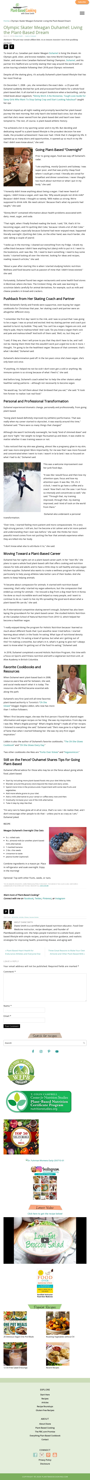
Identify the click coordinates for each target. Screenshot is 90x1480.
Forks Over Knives (49, 752)
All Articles (14, 917)
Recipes (45, 1398)
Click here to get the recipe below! (45, 1213)
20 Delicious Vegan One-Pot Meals (19, 1336)
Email (7, 1016)
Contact (45, 1439)
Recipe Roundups (45, 1406)
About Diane (45, 1423)
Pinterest (46, 898)
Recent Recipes (52, 1367)
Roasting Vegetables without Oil (60, 1336)
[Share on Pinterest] (6, 46)
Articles (21, 917)
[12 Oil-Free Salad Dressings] (15, 1365)
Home (6, 20)
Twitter (37, 898)
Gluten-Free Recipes (45, 1410)
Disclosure (45, 1463)
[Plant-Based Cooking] (23, 11)
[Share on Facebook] (11, 46)
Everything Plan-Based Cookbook (45, 1435)
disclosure (44, 886)
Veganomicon (71, 752)
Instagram (60, 898)
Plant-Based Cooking (45, 1427)
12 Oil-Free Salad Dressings (16, 1367)
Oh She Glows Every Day (32, 745)
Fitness (26, 917)
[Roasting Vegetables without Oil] (57, 1334)
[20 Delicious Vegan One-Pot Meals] (15, 1334)
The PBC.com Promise (45, 1431)
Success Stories (33, 917)
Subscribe (82, 2)
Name (8, 1005)
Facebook (28, 898)
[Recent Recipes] (57, 1365)
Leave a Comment (30, 36)
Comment (10, 971)
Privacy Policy (45, 1460)
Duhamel (53, 53)
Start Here (45, 1394)
